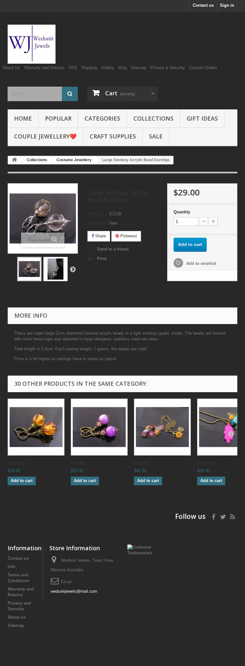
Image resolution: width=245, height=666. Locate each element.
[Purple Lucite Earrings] (99, 427)
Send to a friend (113, 249)
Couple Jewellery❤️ (45, 136)
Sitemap (138, 67)
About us (17, 617)
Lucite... (142, 462)
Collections (153, 118)
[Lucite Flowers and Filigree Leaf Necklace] (162, 427)
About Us (11, 67)
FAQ (73, 67)
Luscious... (208, 462)
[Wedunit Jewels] (43, 44)
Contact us (203, 5)
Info (11, 566)
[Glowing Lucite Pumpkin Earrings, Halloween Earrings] (36, 427)
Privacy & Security (167, 67)
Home (23, 118)
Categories (102, 118)
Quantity (182, 212)
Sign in (227, 5)
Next (73, 269)
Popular (58, 118)
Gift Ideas (202, 118)
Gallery (107, 67)
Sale (156, 136)
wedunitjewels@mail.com (74, 591)
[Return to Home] (14, 160)
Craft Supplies (113, 136)
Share (100, 236)
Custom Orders (203, 67)
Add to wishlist (200, 263)
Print (102, 258)
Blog (122, 67)
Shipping (89, 67)
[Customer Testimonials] (139, 549)
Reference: (97, 213)
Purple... (79, 462)
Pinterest (128, 236)
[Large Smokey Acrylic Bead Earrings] (29, 269)
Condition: (97, 223)
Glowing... (18, 462)
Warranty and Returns (44, 67)
